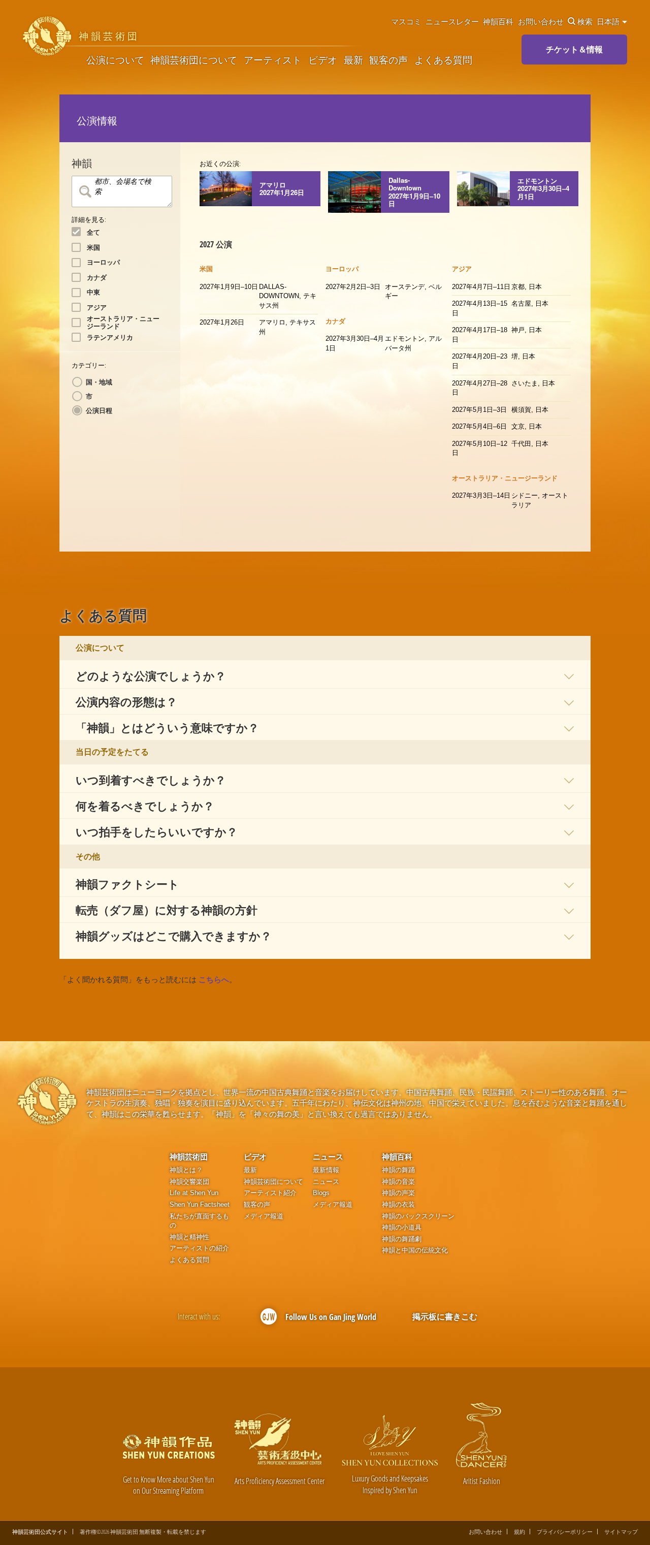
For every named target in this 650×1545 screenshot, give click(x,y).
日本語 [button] (609, 21)
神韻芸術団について (193, 60)
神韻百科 (498, 21)
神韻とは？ (186, 1170)
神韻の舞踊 (398, 1170)
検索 (585, 21)
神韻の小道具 (401, 1227)
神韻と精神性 (189, 1237)
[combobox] (122, 191)
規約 (519, 1531)
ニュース (328, 1156)
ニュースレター (452, 21)
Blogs (321, 1193)
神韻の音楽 (398, 1181)
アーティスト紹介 (270, 1193)
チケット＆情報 (574, 49)
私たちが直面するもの (199, 1221)
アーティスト (273, 60)
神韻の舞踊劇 (401, 1239)
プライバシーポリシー (565, 1531)
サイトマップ (621, 1531)
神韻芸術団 (189, 1156)
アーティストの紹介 (199, 1248)
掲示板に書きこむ (444, 1316)
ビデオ (322, 60)
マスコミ (406, 21)
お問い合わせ (541, 21)
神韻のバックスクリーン (418, 1216)
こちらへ (214, 979)
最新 (353, 60)
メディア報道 (263, 1216)
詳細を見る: (89, 219)
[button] (324, 675)
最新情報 (326, 1170)
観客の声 (388, 60)
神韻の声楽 (398, 1193)
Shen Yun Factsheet (200, 1204)
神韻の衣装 (398, 1204)
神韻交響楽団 (189, 1181)
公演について (115, 60)
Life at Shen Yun (194, 1193)
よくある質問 (443, 60)
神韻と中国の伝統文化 (415, 1250)
